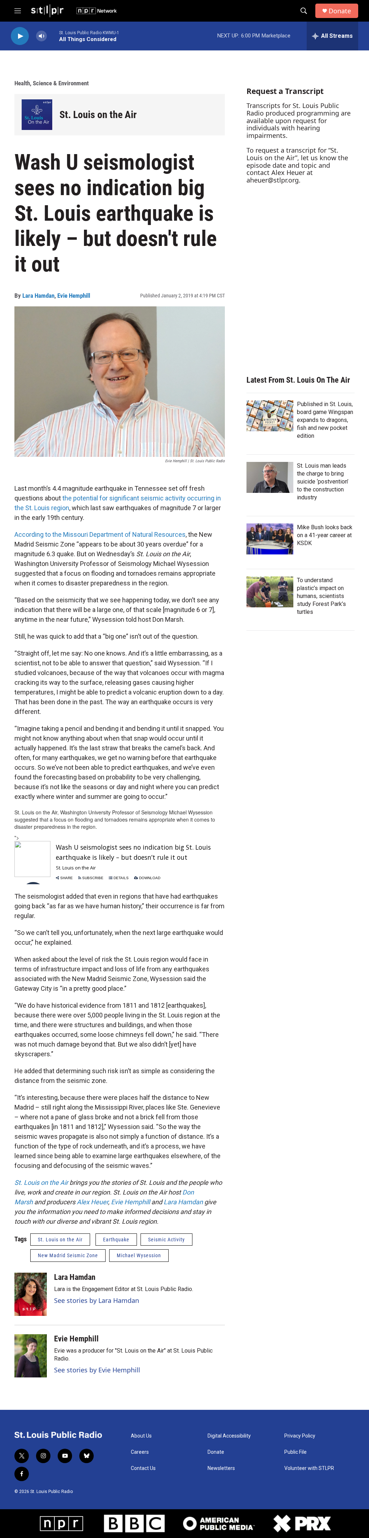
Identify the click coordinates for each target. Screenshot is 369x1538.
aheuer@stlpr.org (272, 180)
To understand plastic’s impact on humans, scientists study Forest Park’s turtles (321, 596)
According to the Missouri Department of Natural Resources (100, 534)
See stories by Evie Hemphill (97, 1370)
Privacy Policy (299, 1436)
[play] (20, 36)
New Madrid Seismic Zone (68, 1255)
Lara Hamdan (38, 295)
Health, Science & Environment (51, 83)
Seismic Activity (166, 1239)
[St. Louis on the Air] (37, 114)
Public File (295, 1452)
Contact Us (143, 1468)
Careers (140, 1452)
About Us (141, 1436)
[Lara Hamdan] (30, 1294)
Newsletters (221, 1468)
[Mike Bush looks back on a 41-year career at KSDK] (269, 538)
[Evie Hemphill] (30, 1355)
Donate (340, 11)
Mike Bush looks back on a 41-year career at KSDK (324, 535)
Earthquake (116, 1239)
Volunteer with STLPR (309, 1468)
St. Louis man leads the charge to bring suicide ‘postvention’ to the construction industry (322, 481)
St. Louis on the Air (98, 115)
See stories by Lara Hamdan (96, 1300)
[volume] (41, 36)
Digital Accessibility (229, 1436)
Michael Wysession (139, 1255)
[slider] (53, 36)
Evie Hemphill (73, 295)
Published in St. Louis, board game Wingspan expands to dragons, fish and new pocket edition (325, 420)
